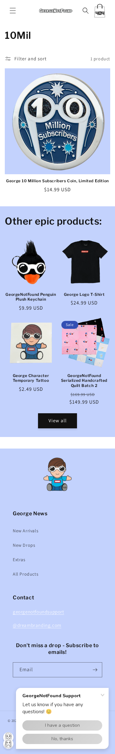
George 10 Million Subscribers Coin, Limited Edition (57, 180)
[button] (13, 11)
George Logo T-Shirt (84, 294)
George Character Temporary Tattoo (31, 378)
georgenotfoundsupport (38, 612)
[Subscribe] (95, 669)
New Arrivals (25, 531)
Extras (19, 559)
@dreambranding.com (37, 625)
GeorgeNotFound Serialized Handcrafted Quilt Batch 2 (84, 380)
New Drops (24, 545)
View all (58, 420)
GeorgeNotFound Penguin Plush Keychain (30, 297)
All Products (25, 574)
